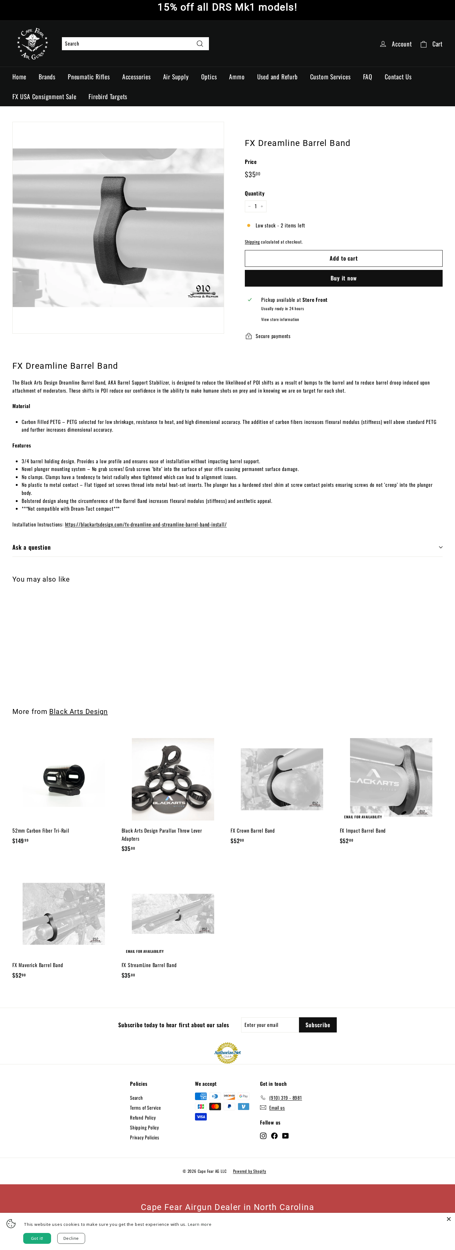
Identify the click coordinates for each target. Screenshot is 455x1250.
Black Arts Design (78, 711)
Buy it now (344, 278)
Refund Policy (143, 1117)
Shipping (252, 242)
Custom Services (330, 76)
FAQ (367, 76)
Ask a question (31, 547)
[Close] (449, 1219)
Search (136, 1097)
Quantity (254, 193)
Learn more (200, 1224)
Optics (209, 76)
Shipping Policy (144, 1127)
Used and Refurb (277, 76)
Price (251, 161)
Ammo (237, 76)
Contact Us (398, 76)
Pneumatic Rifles (89, 76)
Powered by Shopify (249, 1171)
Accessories (136, 76)
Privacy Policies (144, 1137)
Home (19, 76)
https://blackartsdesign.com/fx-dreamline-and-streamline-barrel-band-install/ (146, 524)
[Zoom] (118, 227)
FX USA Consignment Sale (44, 96)
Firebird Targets (108, 96)
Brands (47, 76)
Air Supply (176, 76)
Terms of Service (145, 1107)
